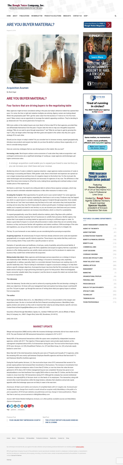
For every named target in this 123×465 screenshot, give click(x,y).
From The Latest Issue (91, 261)
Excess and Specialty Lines (93, 258)
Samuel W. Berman (16, 455)
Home (9, 16)
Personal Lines (88, 280)
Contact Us (77, 16)
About (15, 16)
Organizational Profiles (92, 276)
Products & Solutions (52, 16)
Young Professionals (91, 302)
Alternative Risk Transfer (92, 236)
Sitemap (9, 459)
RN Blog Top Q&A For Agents (93, 287)
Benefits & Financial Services (94, 239)
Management (88, 269)
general (13, 409)
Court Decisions (89, 250)
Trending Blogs (89, 298)
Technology (87, 294)
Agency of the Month (91, 228)
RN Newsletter (36, 16)
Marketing (87, 272)
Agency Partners (89, 232)
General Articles (89, 265)
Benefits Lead (88, 243)
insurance (21, 409)
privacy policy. (80, 446)
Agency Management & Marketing (95, 225)
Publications (24, 16)
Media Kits (67, 16)
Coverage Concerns (90, 254)
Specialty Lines (88, 291)
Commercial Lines (89, 247)
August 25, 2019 (11, 30)
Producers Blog (89, 283)
